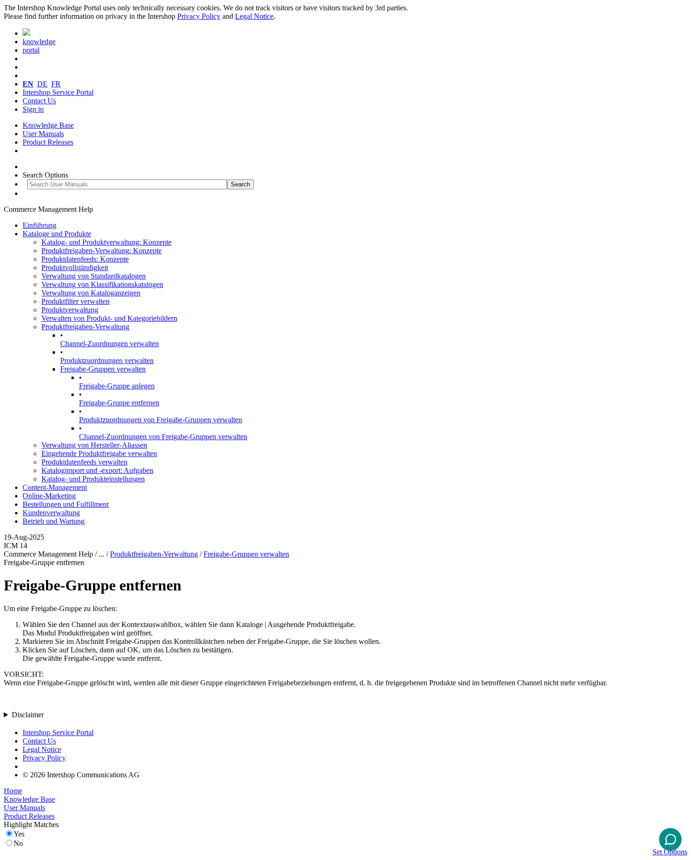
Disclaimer (28, 715)
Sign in (33, 109)
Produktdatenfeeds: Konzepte (85, 259)
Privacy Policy (198, 16)
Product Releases (48, 142)
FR (56, 84)
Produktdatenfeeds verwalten (84, 462)
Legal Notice (254, 16)
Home (13, 791)
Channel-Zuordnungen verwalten (109, 344)
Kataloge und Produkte (57, 234)
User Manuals (43, 134)
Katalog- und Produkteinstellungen (93, 479)
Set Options (669, 852)
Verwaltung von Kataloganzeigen (91, 293)
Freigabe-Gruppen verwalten (103, 369)
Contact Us (39, 101)
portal (31, 50)
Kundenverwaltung (51, 513)
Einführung (39, 225)
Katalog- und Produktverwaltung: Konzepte (106, 242)
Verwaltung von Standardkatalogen (93, 276)
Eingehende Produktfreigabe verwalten (99, 453)
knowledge (39, 42)
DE (42, 84)
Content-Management (55, 487)
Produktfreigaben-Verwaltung (85, 327)
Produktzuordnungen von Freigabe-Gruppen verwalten (160, 420)
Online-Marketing (49, 496)
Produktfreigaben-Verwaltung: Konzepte (101, 251)
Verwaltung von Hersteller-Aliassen (94, 445)
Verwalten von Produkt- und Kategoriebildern (109, 318)
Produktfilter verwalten (75, 301)
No (18, 843)
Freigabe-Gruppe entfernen (119, 403)
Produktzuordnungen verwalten (107, 360)
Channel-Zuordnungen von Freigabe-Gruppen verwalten (163, 437)
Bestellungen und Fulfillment (66, 504)
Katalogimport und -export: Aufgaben (97, 470)
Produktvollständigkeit (74, 267)
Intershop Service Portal (58, 92)
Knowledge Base (48, 125)
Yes (19, 834)
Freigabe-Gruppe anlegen (117, 386)
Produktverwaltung (69, 310)
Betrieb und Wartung (54, 521)
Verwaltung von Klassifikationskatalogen (102, 284)
